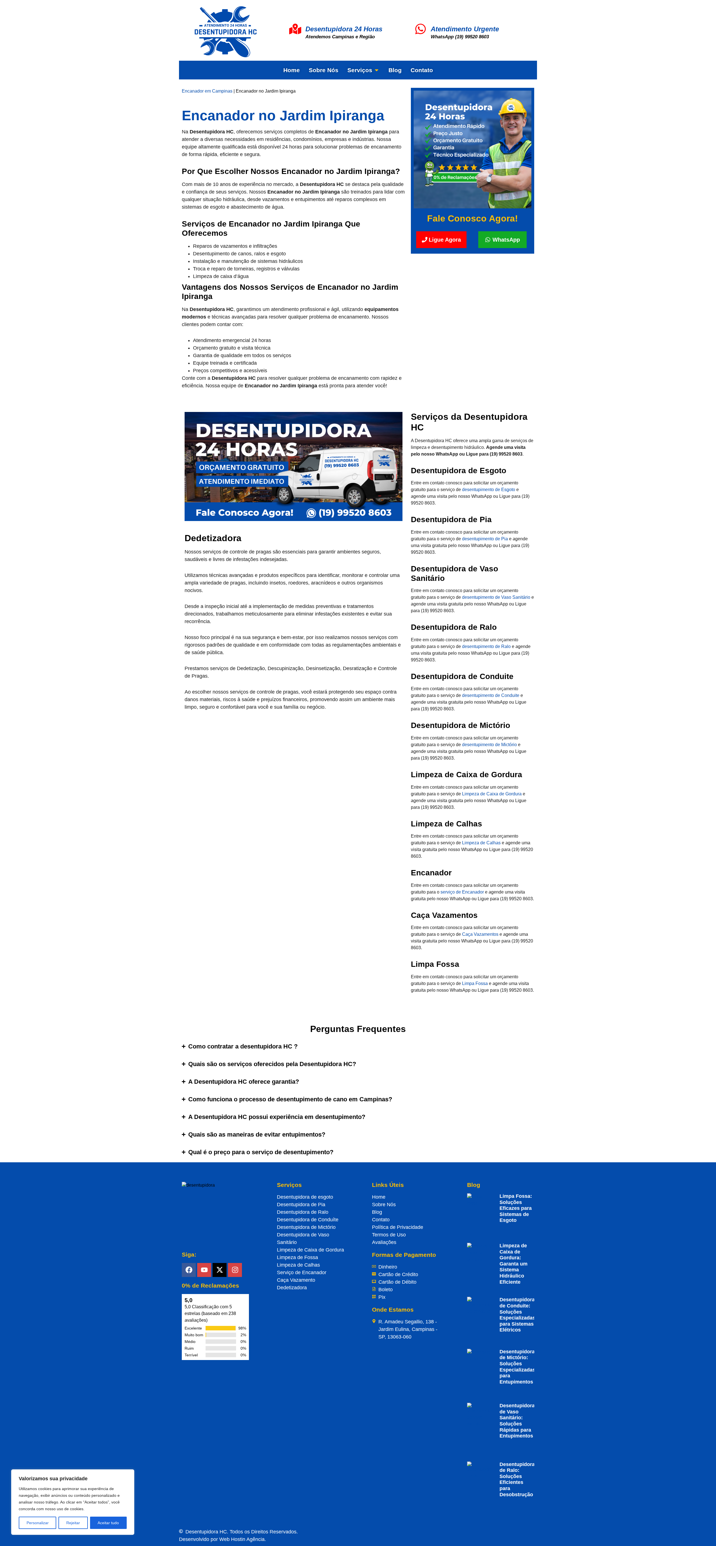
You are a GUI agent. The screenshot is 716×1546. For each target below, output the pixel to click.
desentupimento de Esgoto (488, 489)
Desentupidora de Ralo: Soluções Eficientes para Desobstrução (517, 1479)
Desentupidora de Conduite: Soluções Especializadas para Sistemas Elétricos (517, 1315)
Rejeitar (73, 1523)
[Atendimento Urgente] (420, 29)
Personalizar (38, 1523)
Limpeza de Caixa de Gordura (492, 793)
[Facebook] (189, 1270)
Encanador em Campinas (207, 91)
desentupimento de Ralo (486, 646)
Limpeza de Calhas (481, 842)
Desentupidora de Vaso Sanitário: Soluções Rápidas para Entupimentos (517, 1421)
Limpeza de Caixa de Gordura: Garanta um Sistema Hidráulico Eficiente (513, 1264)
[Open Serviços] (377, 70)
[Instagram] (235, 1270)
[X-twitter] (220, 1270)
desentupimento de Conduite (490, 695)
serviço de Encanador (462, 892)
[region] (72, 1502)
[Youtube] (204, 1270)
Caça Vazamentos (480, 934)
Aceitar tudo (108, 1523)
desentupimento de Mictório (489, 744)
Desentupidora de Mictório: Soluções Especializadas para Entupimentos (517, 1367)
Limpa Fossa (475, 983)
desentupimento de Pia (485, 538)
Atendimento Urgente (465, 29)
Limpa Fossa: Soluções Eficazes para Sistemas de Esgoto (516, 1208)
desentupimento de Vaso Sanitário (496, 597)
